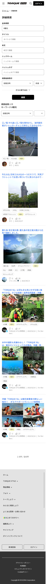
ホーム (6, 11)
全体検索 (5, 23)
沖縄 (5, 324)
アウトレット (30, 214)
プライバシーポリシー (23, 563)
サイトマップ (8, 530)
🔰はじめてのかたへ (11, 517)
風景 (10, 270)
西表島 (33, 377)
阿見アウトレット (10, 214)
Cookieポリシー (23, 572)
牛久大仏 (7, 210)
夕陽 (22, 270)
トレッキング (8, 274)
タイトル (5, 34)
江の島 (14, 158)
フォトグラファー (25, 266)
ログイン (38, 3)
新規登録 (12, 547)
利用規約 (23, 566)
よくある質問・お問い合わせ (14, 511)
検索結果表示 (7, 78)
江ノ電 (6, 158)
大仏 (15, 210)
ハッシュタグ (7, 67)
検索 (23, 97)
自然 (13, 266)
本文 (3, 45)
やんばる (34, 324)
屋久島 (6, 266)
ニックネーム (7, 56)
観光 (21, 158)
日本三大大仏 (24, 210)
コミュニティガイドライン (23, 569)
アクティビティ (22, 324)
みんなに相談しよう (11, 505)
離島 (29, 270)
